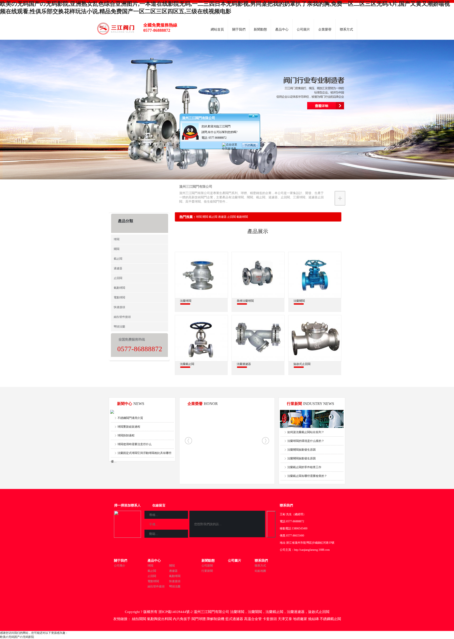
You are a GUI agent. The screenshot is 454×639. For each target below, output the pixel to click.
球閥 (116, 239)
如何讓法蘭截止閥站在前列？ (305, 432)
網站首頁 (217, 29)
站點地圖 (260, 570)
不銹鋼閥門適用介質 (130, 418)
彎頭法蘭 (119, 326)
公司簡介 (119, 565)
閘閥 (116, 249)
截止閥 (118, 258)
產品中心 (281, 29)
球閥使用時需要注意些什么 (135, 444)
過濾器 (118, 268)
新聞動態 (260, 29)
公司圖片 (303, 29)
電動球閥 (119, 297)
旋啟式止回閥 (318, 612)
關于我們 (238, 29)
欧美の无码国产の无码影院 (17, 637)
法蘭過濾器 (296, 612)
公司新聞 (207, 565)
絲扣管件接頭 (122, 317)
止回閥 (118, 278)
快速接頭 (119, 307)
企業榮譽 (325, 29)
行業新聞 (207, 570)
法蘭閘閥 (255, 612)
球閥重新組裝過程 (129, 426)
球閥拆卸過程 (126, 435)
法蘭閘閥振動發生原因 (301, 449)
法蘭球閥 (237, 612)
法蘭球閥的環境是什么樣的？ (305, 441)
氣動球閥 (119, 287)
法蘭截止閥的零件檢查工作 (304, 467)
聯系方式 (346, 29)
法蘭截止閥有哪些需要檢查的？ (307, 476)
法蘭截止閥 (274, 612)
